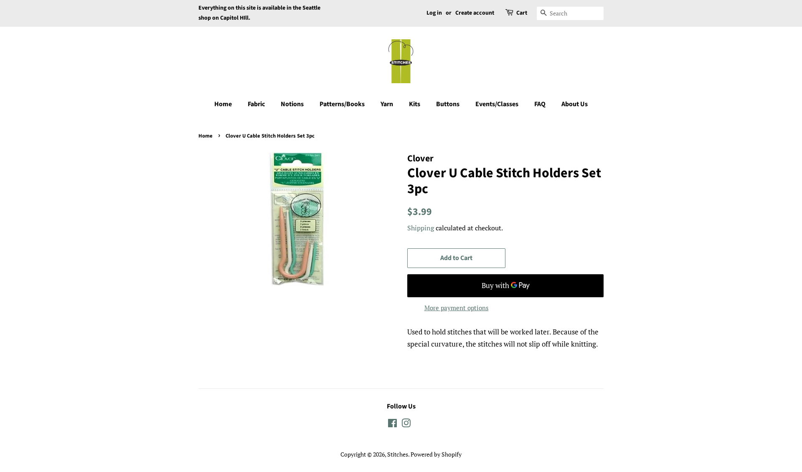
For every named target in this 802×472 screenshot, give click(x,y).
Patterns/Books (342, 104)
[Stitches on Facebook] (392, 425)
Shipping (420, 227)
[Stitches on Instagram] (406, 425)
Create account (474, 13)
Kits (414, 104)
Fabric (256, 104)
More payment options (456, 308)
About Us (574, 104)
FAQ (540, 104)
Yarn (387, 104)
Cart (521, 13)
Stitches (397, 454)
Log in (434, 13)
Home (223, 104)
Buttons (447, 104)
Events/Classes (496, 104)
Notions (292, 104)
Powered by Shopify (436, 454)
